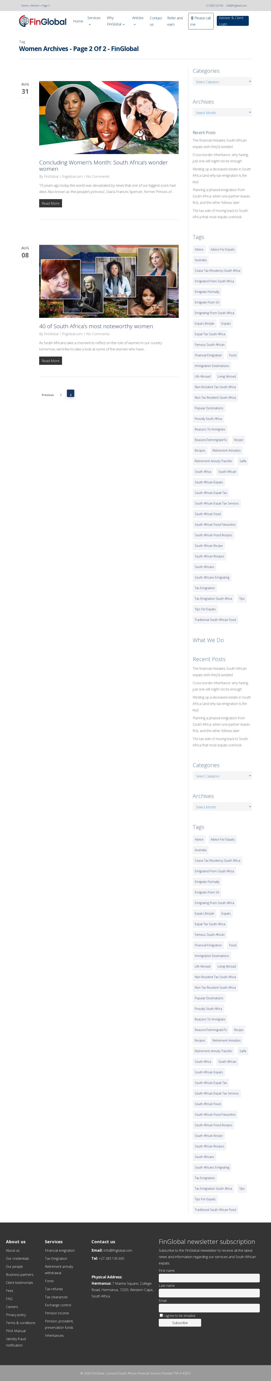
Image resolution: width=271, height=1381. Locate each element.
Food (232, 355)
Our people (14, 1266)
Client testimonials (19, 1282)
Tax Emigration (56, 1258)
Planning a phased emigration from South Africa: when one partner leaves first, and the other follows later (221, 196)
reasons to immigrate (210, 429)
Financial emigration (60, 1250)
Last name (167, 1285)
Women (35, 5)
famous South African (210, 345)
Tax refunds (54, 1289)
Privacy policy (16, 1314)
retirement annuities (227, 450)
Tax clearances (56, 1297)
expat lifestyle (204, 323)
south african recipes (209, 556)
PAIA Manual (16, 1331)
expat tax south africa (210, 334)
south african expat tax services (217, 503)
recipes (200, 450)
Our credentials (17, 1258)
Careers (12, 1306)
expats (226, 323)
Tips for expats (205, 609)
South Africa (203, 472)
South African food (208, 514)
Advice (199, 249)
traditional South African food (215, 620)
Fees (9, 1290)
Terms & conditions (20, 1322)
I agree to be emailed (179, 1315)
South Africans (204, 567)
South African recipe (209, 546)
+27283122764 (214, 5)
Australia (200, 260)
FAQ (9, 1298)
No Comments (97, 176)
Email (163, 1300)
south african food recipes (213, 535)
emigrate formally (207, 292)
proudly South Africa (208, 419)
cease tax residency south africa (217, 271)
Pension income (57, 1313)
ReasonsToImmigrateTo (211, 440)
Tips (242, 599)
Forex (49, 1281)
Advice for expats (223, 249)
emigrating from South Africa (214, 313)
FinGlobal (51, 176)
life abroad (202, 376)
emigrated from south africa (214, 281)
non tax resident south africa (215, 398)
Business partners (19, 1274)
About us (12, 1250)
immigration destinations (212, 366)
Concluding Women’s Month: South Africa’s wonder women (103, 165)
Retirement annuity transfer (213, 461)
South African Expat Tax (211, 493)
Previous (48, 394)
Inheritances (54, 1335)
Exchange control (58, 1305)
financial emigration (208, 355)
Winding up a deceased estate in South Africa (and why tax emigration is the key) (222, 175)
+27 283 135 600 (111, 1258)
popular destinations (209, 408)
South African (227, 472)
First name (167, 1270)
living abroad (227, 376)
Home (24, 5)
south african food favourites (215, 524)
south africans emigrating (212, 577)
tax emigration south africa (213, 599)
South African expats (209, 482)
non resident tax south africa (215, 387)
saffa (242, 461)
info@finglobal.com (236, 5)
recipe (238, 440)
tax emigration (205, 588)
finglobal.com (72, 176)
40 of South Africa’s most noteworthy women (96, 326)
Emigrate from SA (207, 302)
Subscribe (180, 1322)
